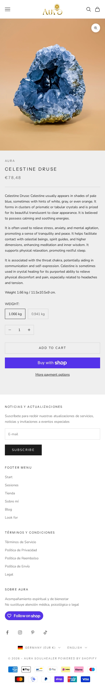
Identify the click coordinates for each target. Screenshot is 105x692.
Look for (11, 517)
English (74, 647)
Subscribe (23, 450)
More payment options (52, 374)
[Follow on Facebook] (7, 632)
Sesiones (12, 485)
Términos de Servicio (20, 542)
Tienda (10, 493)
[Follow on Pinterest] (32, 632)
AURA (10, 161)
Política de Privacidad (21, 550)
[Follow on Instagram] (20, 632)
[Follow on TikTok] (45, 632)
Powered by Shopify (77, 658)
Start (8, 477)
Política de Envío (17, 566)
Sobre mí (12, 501)
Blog (8, 509)
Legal (9, 574)
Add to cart (52, 348)
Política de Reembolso (22, 558)
